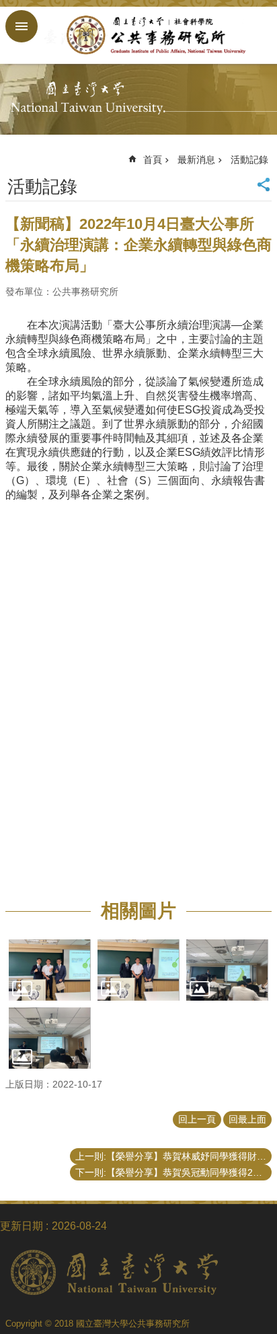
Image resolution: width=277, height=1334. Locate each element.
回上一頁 (197, 1119)
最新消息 (196, 159)
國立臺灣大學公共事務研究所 (152, 35)
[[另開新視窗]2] (138, 970)
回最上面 (247, 1119)
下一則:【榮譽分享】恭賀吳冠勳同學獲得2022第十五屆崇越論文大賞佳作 (173, 1172)
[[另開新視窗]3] (227, 970)
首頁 (152, 159)
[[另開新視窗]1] (50, 970)
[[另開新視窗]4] (50, 1038)
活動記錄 (249, 159)
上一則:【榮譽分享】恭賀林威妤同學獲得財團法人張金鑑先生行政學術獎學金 (173, 1156)
